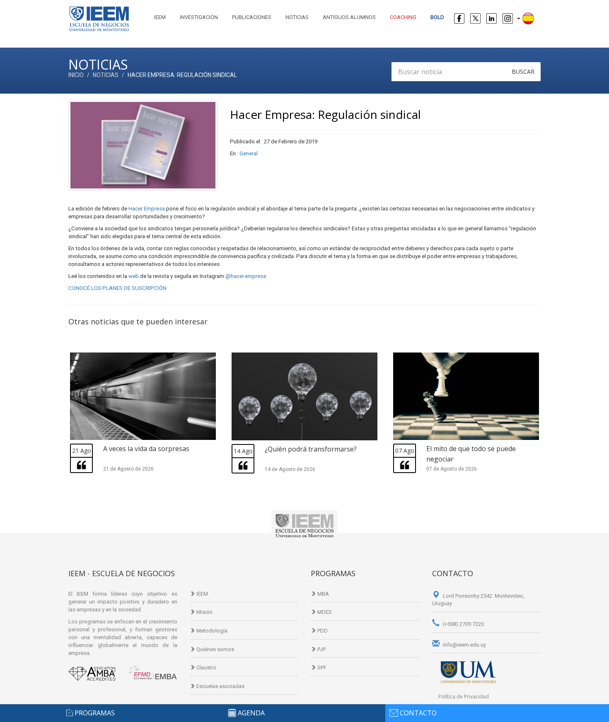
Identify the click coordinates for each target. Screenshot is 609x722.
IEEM (160, 17)
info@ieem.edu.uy (464, 645)
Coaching (403, 17)
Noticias (297, 17)
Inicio (76, 75)
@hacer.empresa (245, 276)
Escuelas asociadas (219, 686)
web (134, 276)
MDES (324, 612)
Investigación (199, 17)
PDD (322, 631)
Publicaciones (251, 17)
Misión (204, 612)
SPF (321, 667)
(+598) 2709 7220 (463, 624)
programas (95, 712)
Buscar (523, 71)
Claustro (205, 667)
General (248, 153)
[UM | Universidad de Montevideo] (468, 671)
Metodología (211, 631)
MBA (322, 594)
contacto (418, 712)
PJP (321, 649)
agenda (251, 712)
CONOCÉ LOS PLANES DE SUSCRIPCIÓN (117, 288)
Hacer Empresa (146, 208)
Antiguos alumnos (349, 17)
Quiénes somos (214, 649)
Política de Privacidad (463, 696)
